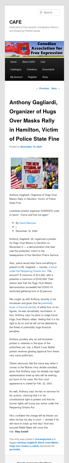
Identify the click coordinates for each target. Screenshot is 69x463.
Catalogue (15, 69)
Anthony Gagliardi (27, 442)
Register (32, 76)
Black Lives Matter (48, 442)
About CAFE (28, 61)
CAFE (15, 22)
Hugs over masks (19, 446)
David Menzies (28, 223)
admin (35, 446)
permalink (14, 449)
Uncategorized (43, 439)
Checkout (32, 69)
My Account (16, 76)
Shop (45, 76)
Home (13, 61)
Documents (48, 69)
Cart (43, 61)
